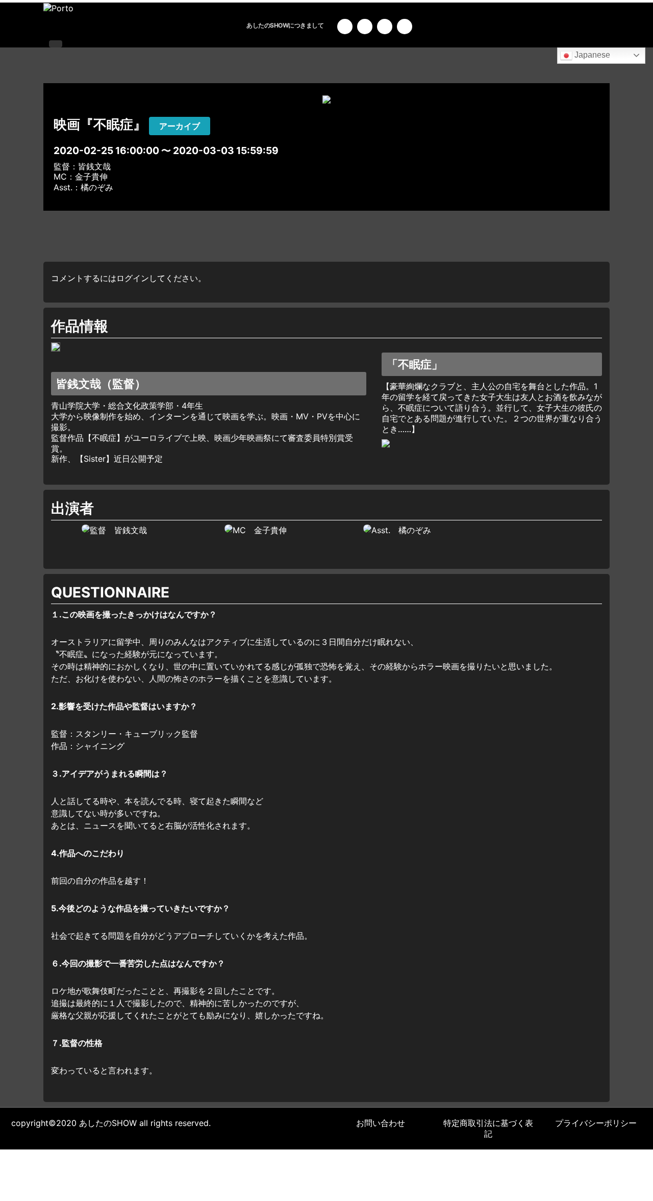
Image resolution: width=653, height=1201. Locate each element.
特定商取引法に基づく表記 (488, 1128)
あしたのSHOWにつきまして (284, 25)
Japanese (591, 55)
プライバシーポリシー (596, 1123)
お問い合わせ (380, 1123)
